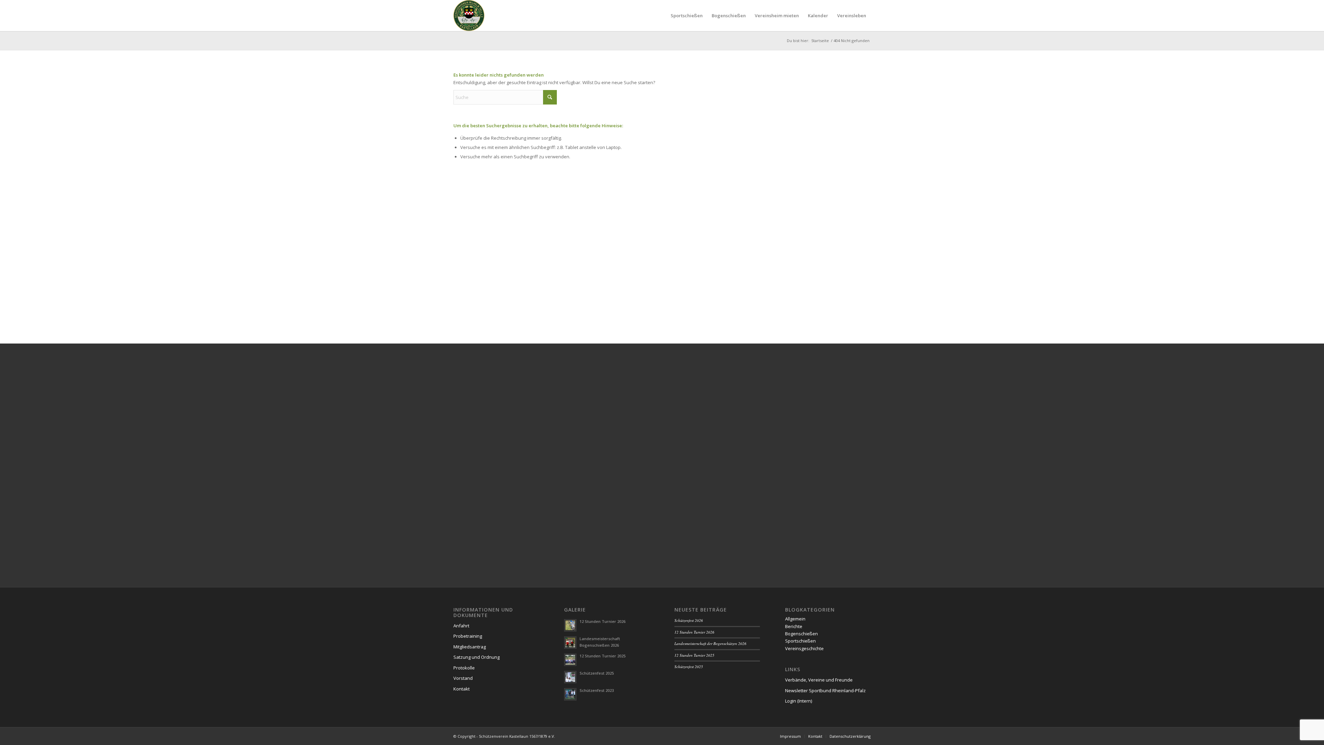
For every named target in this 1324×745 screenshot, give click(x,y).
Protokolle (464, 668)
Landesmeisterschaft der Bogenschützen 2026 (710, 643)
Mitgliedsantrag (469, 647)
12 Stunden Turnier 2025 (602, 655)
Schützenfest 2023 (597, 690)
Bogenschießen (801, 633)
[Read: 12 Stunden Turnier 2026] (570, 625)
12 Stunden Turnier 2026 (602, 621)
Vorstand (463, 678)
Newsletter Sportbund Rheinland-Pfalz (825, 690)
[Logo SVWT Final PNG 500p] (468, 15)
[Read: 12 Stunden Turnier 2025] (570, 660)
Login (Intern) (798, 701)
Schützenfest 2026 (688, 620)
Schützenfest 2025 (597, 673)
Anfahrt (461, 626)
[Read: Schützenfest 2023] (570, 694)
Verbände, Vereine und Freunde (819, 680)
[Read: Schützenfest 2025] (570, 677)
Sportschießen (800, 641)
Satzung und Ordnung (476, 657)
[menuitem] (686, 15)
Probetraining (467, 636)
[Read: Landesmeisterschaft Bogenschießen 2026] (570, 642)
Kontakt (461, 689)
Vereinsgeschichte (804, 648)
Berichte (793, 626)
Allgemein (795, 619)
